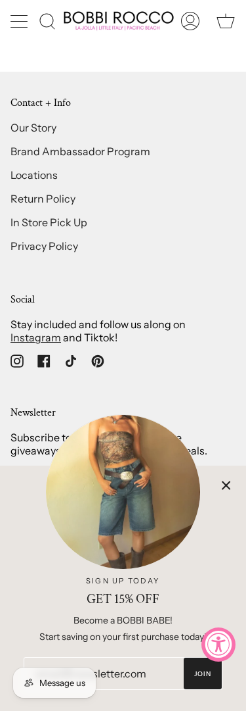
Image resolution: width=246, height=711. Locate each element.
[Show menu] (20, 21)
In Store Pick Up (48, 222)
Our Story (33, 127)
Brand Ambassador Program (80, 151)
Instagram (35, 337)
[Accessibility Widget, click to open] (218, 644)
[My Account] (190, 20)
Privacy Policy (44, 246)
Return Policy (42, 198)
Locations (34, 175)
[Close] (226, 485)
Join (203, 674)
